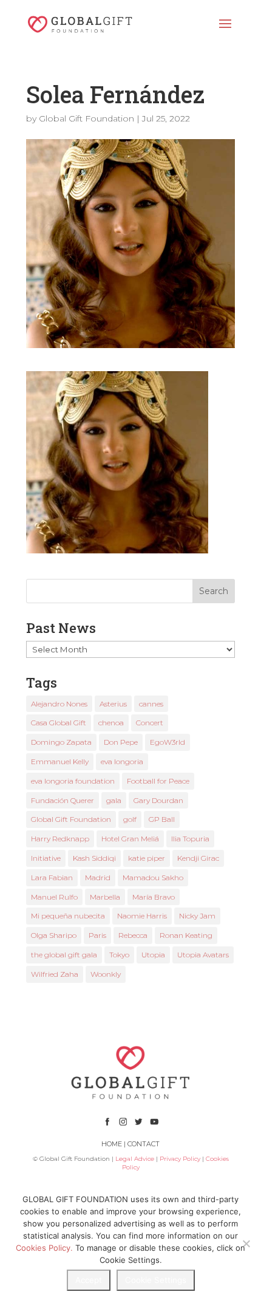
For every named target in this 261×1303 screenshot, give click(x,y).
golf (130, 819)
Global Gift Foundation (86, 118)
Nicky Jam (197, 915)
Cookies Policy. (44, 1248)
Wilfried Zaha (54, 974)
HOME (111, 1144)
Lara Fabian (52, 877)
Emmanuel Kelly (60, 761)
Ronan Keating (186, 935)
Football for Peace (158, 780)
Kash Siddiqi (94, 858)
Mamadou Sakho (153, 877)
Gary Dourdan (158, 800)
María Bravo (153, 896)
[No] (246, 1243)
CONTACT (143, 1144)
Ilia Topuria (190, 838)
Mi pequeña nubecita (68, 915)
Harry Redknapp (60, 838)
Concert (149, 722)
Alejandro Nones (59, 703)
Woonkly (105, 974)
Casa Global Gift (58, 722)
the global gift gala (64, 954)
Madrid (97, 877)
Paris (97, 935)
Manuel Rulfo (54, 896)
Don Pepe (121, 742)
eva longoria (122, 761)
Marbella (105, 896)
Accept (88, 1280)
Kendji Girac (198, 858)
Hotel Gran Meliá (130, 838)
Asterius (113, 703)
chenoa (111, 722)
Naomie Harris (142, 915)
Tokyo (119, 954)
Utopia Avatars (203, 954)
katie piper (146, 858)
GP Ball (162, 819)
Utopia (153, 954)
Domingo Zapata (61, 742)
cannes (151, 703)
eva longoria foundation (73, 780)
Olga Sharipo (53, 935)
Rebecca (132, 935)
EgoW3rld (167, 742)
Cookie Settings (155, 1280)
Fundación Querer (62, 800)
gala (113, 800)
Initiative (46, 858)
